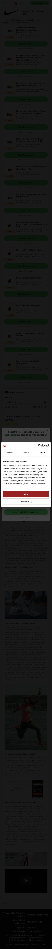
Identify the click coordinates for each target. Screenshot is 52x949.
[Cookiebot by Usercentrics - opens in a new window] (38, 445)
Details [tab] (26, 453)
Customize (24, 501)
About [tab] (42, 453)
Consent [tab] (9, 453)
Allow (26, 494)
